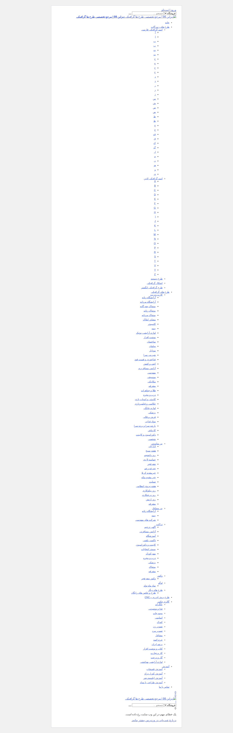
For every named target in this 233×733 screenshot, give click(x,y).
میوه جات (158, 613)
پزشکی (152, 412)
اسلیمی (159, 617)
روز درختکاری (149, 495)
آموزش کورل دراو (153, 673)
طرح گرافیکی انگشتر (152, 287)
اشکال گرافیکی (155, 283)
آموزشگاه (151, 536)
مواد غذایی (150, 421)
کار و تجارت (157, 653)
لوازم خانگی (149, 408)
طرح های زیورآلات (160, 27)
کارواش (152, 430)
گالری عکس (163, 601)
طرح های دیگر (155, 590)
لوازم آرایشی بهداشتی (151, 662)
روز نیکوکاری (149, 490)
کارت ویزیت (156, 294)
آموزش (165, 666)
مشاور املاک (149, 319)
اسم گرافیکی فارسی (152, 29)
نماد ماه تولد (150, 585)
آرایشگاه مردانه (148, 301)
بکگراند (159, 604)
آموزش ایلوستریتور (153, 678)
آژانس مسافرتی (147, 531)
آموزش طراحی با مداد (151, 682)
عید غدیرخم (150, 468)
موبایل (152, 350)
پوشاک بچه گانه (148, 306)
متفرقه (152, 386)
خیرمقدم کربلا (149, 473)
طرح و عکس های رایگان (143, 592)
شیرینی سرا (149, 355)
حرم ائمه (158, 639)
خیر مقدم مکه (148, 477)
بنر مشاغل (157, 508)
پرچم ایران (157, 644)
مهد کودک (151, 553)
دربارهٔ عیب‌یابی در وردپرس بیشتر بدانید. (154, 720)
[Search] (130, 14)
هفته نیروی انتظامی (146, 486)
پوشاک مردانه (149, 315)
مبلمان (152, 346)
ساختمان (151, 341)
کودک (160, 622)
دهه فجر (151, 464)
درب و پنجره (149, 394)
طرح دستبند (157, 278)
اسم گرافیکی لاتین (153, 178)
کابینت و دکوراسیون (146, 544)
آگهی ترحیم (150, 527)
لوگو (160, 583)
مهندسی (151, 372)
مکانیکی (152, 381)
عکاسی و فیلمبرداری (145, 403)
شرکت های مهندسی (145, 520)
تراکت (159, 524)
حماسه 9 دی (149, 459)
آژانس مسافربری (147, 368)
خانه (167, 22)
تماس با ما (164, 686)
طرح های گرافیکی (160, 292)
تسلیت (152, 481)
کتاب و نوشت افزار (153, 648)
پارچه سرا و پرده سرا (145, 426)
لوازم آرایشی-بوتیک (146, 332)
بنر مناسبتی (157, 443)
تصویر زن (158, 626)
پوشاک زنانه (150, 310)
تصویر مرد (157, 631)
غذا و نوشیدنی (155, 608)
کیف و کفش (149, 363)
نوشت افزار (150, 337)
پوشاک (152, 567)
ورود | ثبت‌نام (168, 10)
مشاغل (159, 635)
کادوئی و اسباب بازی (145, 399)
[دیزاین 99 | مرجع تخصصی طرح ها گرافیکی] (150, 698)
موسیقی (151, 377)
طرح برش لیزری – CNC (157, 597)
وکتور (160, 575)
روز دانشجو (150, 455)
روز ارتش (151, 499)
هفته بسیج (151, 450)
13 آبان (152, 446)
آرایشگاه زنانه (149, 297)
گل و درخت (157, 657)
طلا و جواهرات (148, 390)
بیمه (154, 328)
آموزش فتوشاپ (155, 669)
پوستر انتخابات (148, 549)
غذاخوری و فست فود (145, 359)
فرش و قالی (149, 417)
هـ (155, 165)
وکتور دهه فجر (148, 578)
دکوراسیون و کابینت (146, 434)
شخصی (152, 439)
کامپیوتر (152, 324)
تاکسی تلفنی (149, 540)
